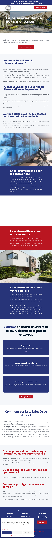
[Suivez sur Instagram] (45, 517)
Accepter (7, 532)
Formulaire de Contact (23, 501)
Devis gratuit (40, 8)
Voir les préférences (27, 532)
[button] (32, 520)
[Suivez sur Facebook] (38, 517)
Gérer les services (5, 529)
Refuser (17, 532)
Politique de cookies (14, 535)
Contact (41, 522)
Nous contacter (26, 47)
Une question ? (26, 397)
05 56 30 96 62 (37, 3)
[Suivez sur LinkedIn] (42, 517)
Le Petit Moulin (40, 531)
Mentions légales (21, 535)
